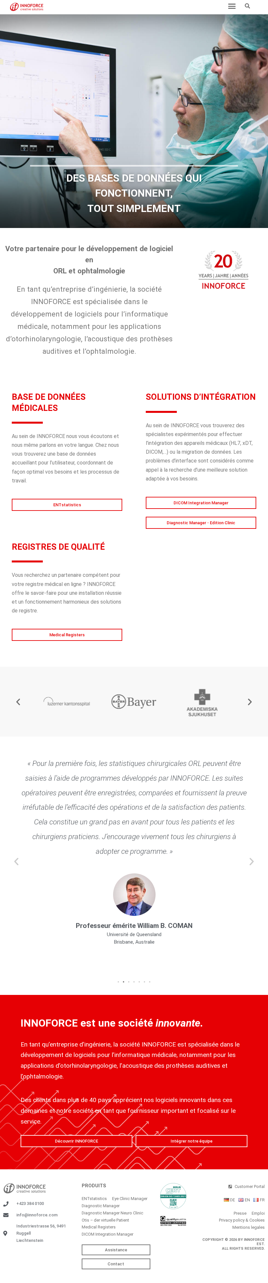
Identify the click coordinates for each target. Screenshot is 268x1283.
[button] (232, 6)
